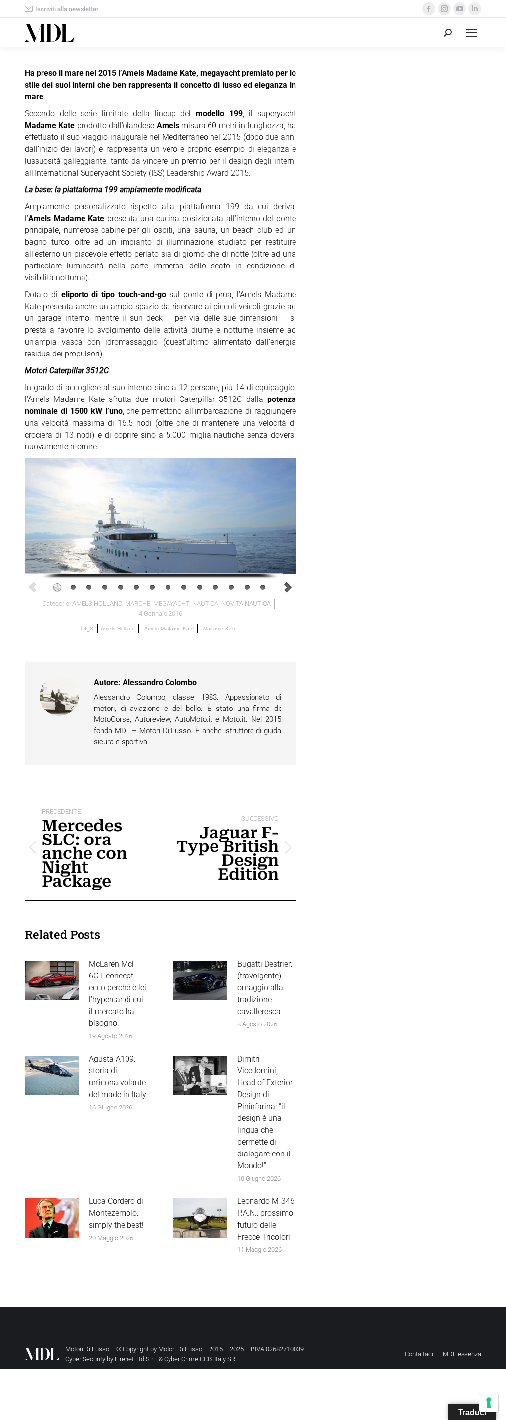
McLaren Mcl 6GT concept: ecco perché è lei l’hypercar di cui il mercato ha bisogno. (117, 993)
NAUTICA (205, 603)
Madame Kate (220, 628)
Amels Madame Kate (169, 628)
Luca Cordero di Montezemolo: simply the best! (116, 1213)
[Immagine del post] (52, 980)
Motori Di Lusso (180, 1349)
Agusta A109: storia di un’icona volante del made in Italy (117, 1076)
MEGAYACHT (171, 603)
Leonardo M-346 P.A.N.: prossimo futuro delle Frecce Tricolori (266, 1219)
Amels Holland (118, 628)
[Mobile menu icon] (471, 33)
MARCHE (137, 603)
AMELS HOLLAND (97, 603)
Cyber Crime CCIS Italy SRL (201, 1359)
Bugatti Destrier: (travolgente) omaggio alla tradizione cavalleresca (264, 987)
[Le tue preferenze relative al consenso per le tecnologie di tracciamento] (488, 1402)
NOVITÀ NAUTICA (246, 603)
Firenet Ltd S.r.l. (136, 1359)
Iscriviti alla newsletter (67, 9)
